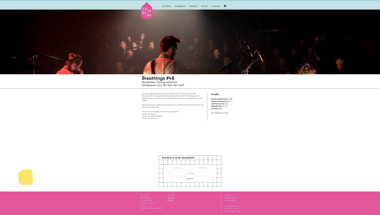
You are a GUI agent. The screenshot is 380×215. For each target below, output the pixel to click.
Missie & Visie (146, 200)
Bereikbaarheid (146, 198)
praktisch (216, 6)
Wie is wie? (144, 195)
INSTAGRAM (171, 198)
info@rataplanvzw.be (232, 206)
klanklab (193, 6)
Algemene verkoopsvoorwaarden (151, 208)
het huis (204, 6)
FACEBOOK (170, 200)
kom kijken (166, 6)
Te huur (143, 205)
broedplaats (180, 6)
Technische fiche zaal (148, 203)
